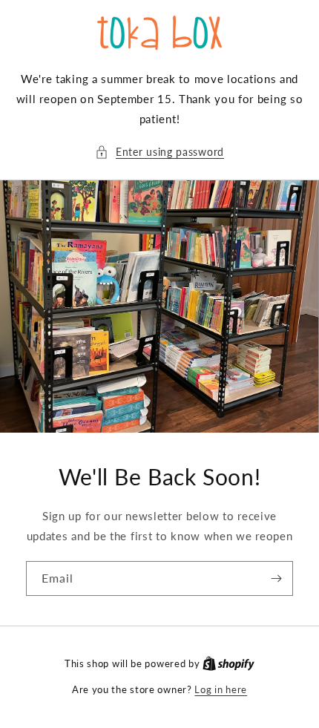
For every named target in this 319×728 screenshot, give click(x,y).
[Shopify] (228, 663)
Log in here (220, 689)
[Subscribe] (276, 578)
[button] (159, 151)
